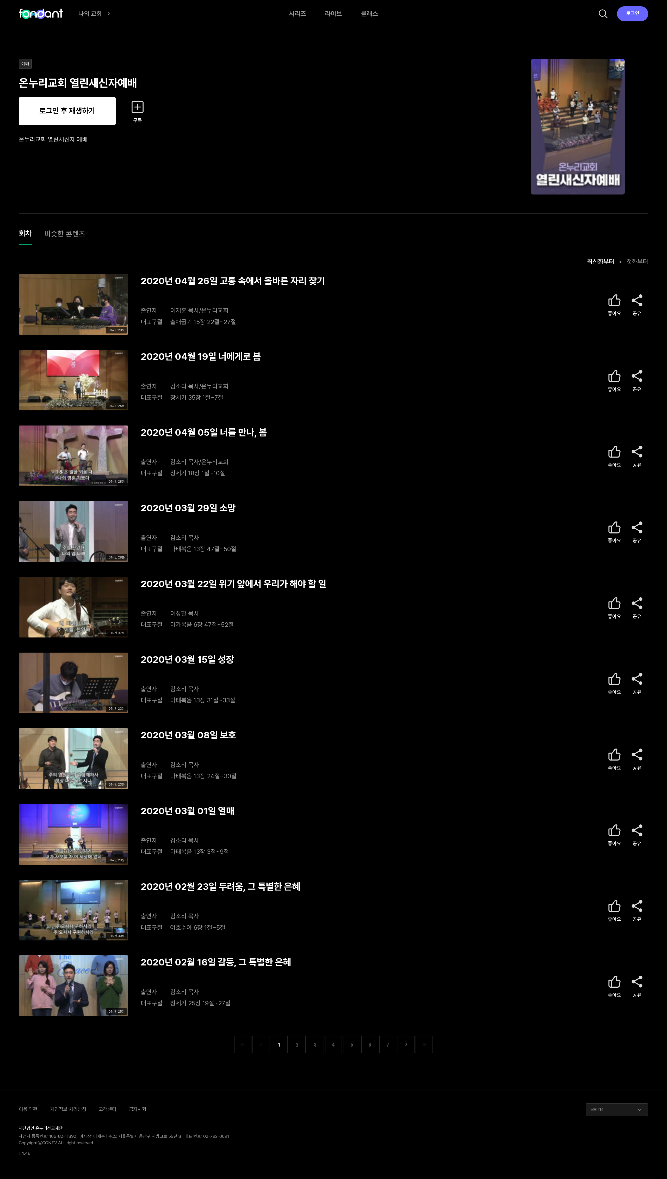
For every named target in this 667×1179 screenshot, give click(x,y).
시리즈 (297, 13)
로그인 (632, 13)
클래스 (369, 13)
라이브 (333, 13)
